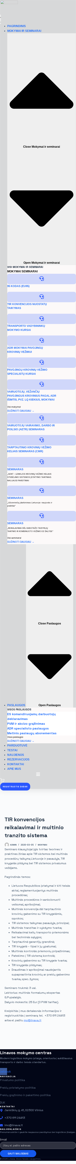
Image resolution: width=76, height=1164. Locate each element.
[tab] (14, 271)
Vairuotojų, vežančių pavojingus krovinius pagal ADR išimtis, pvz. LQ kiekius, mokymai (31, 395)
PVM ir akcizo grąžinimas (26, 724)
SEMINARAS (15, 469)
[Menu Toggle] (0, 19)
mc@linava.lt (32, 1020)
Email (3, 1139)
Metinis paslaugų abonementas (32, 733)
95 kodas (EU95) (18, 286)
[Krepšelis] (2, 781)
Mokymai (42, 844)
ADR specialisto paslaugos (28, 728)
